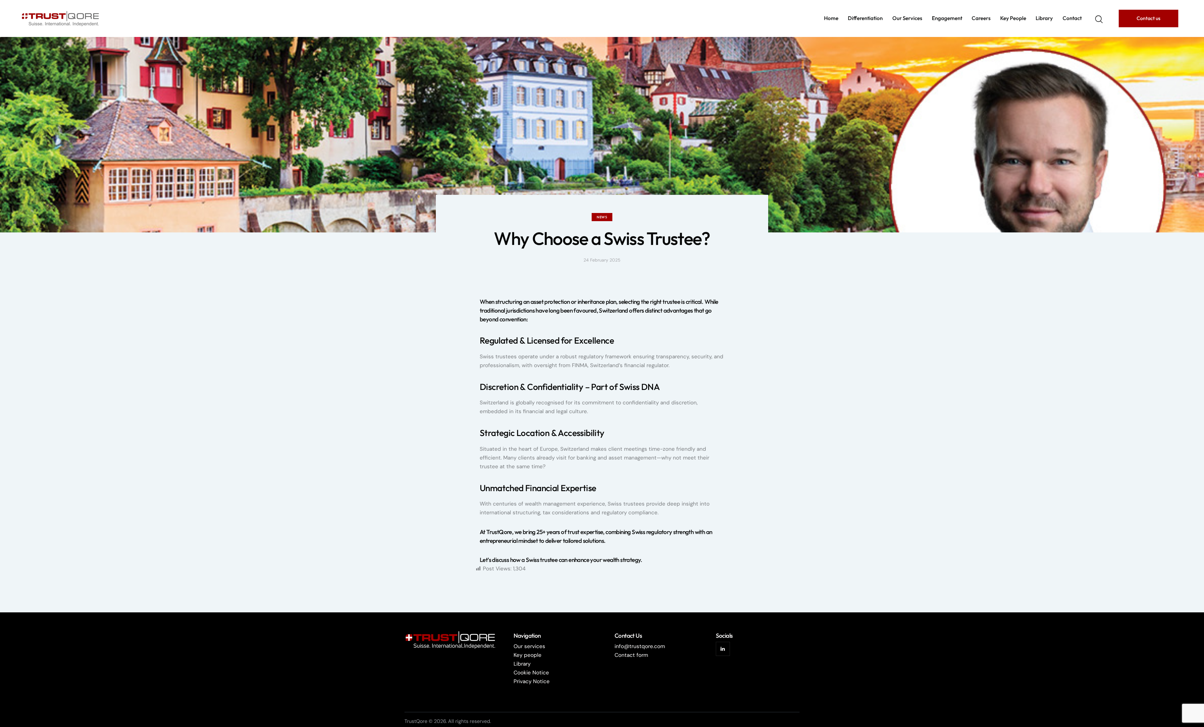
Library (522, 663)
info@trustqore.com (640, 646)
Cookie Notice (531, 672)
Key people (527, 655)
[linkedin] (723, 649)
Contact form (631, 655)
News (602, 217)
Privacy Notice (532, 681)
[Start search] (1099, 19)
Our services (529, 646)
